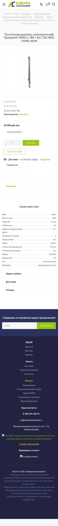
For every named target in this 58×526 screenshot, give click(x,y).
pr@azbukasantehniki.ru (31, 420)
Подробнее (45, 159)
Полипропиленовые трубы (29, 389)
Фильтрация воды (29, 401)
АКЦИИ (29, 342)
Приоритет (24, 114)
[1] (5, 106)
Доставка (29, 366)
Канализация (29, 385)
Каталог (29, 381)
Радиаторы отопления (29, 397)
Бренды (29, 355)
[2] (7, 106)
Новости (29, 347)
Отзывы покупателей (29, 444)
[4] (13, 106)
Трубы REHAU (29, 393)
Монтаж (29, 351)
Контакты (29, 374)
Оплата (29, 361)
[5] (15, 106)
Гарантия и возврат (29, 370)
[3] (10, 106)
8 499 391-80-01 (31, 414)
